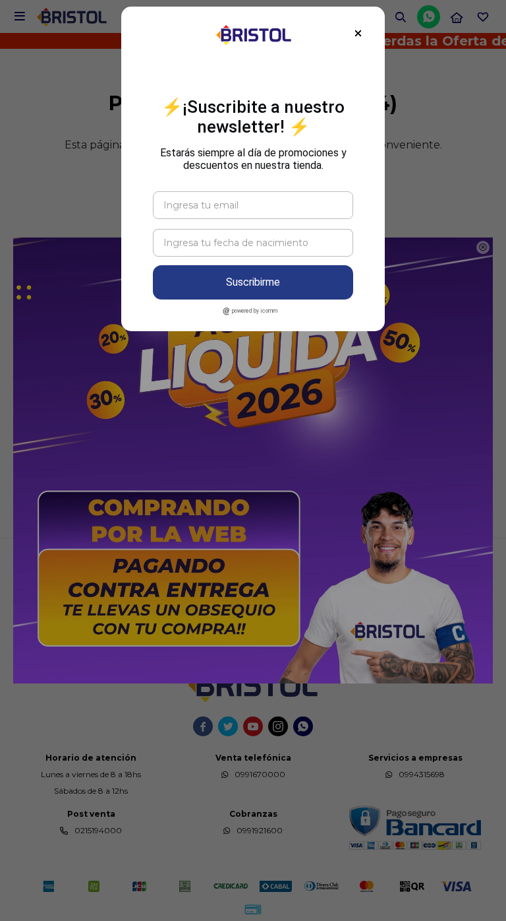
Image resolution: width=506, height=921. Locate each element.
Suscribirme (253, 282)
